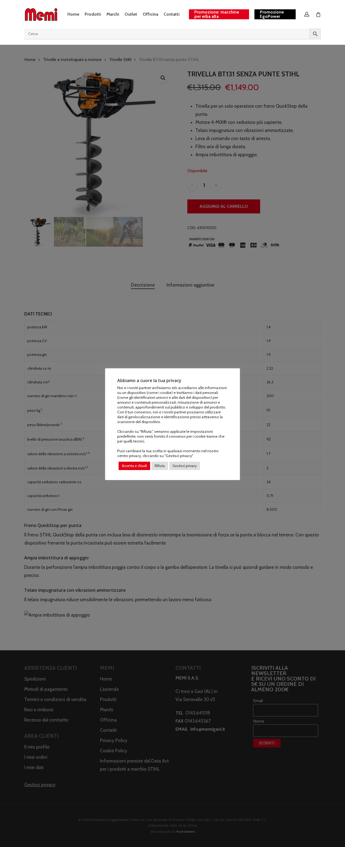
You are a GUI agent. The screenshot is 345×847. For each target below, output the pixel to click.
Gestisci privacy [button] (184, 466)
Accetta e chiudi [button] (134, 466)
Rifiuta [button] (160, 466)
